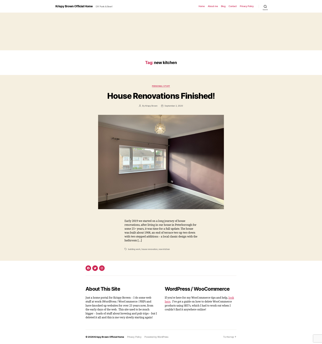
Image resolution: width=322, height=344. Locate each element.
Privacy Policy (247, 6)
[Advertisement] (161, 31)
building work (134, 249)
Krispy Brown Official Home (74, 6)
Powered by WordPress (156, 337)
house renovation (150, 249)
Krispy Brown (151, 106)
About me (213, 6)
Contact (233, 6)
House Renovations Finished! (161, 96)
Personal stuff (161, 86)
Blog (223, 6)
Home (202, 6)
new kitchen (164, 249)
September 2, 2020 (174, 106)
